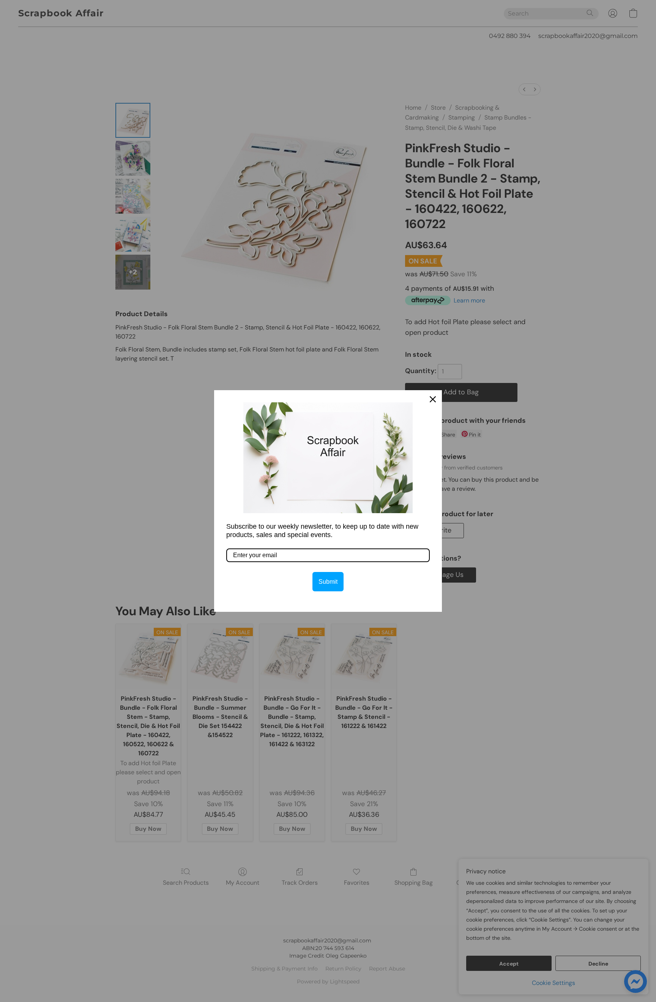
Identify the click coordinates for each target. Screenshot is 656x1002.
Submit (328, 581)
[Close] (433, 399)
